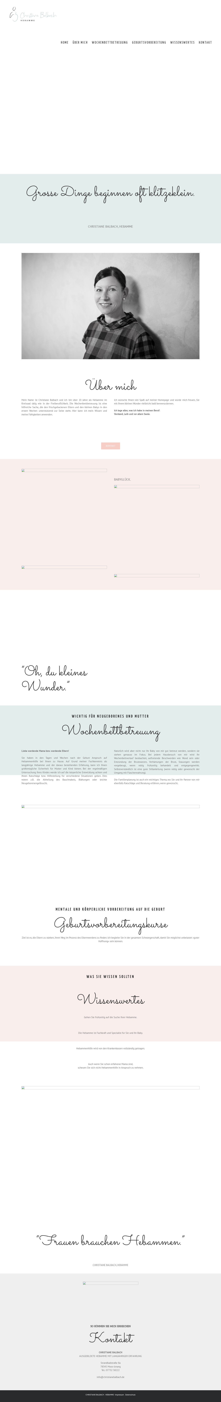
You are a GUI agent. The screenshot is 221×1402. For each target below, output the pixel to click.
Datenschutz (130, 1394)
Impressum (119, 1394)
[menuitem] (65, 42)
